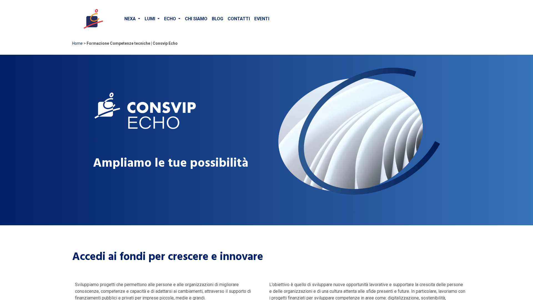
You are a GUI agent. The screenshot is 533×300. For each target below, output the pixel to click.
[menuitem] (132, 18)
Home (77, 43)
